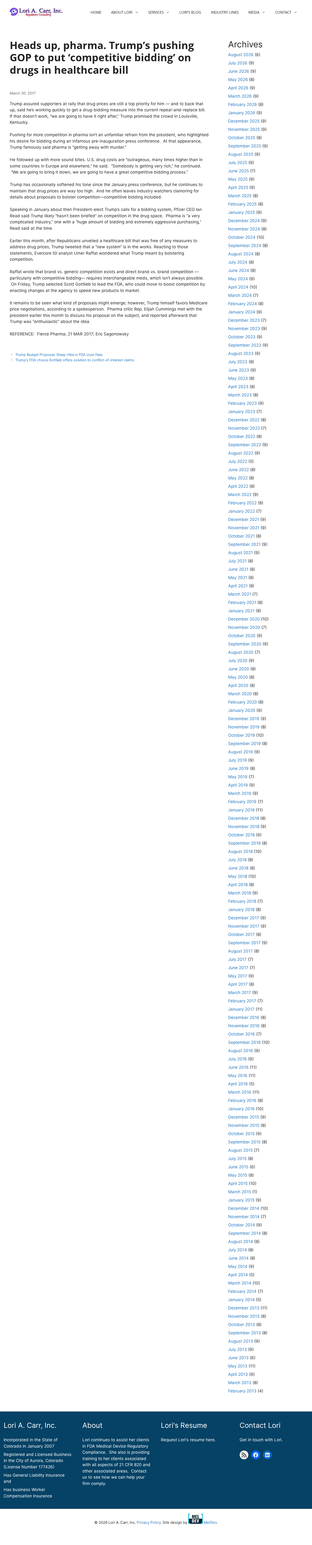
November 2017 (243, 926)
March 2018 (239, 893)
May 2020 (238, 677)
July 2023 (237, 361)
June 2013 (238, 1357)
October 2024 (241, 237)
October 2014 (241, 1225)
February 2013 (242, 1391)
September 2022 (244, 444)
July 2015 (237, 1158)
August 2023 (241, 353)
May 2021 (237, 577)
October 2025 (241, 137)
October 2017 (241, 934)
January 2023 (241, 411)
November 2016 (244, 1025)
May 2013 (237, 1366)
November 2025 (244, 129)
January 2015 (241, 1200)
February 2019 (242, 801)
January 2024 (241, 312)
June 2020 (238, 668)
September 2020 (244, 644)
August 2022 (240, 453)
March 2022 (240, 494)
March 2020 (240, 693)
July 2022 (237, 461)
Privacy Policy (149, 1522)
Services (156, 12)
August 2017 (240, 951)
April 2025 (238, 187)
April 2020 (238, 685)
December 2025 (244, 121)
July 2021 (237, 561)
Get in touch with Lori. (261, 1439)
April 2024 (238, 287)
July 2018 (237, 859)
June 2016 (238, 1067)
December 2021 (243, 519)
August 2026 (241, 54)
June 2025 (238, 170)
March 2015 (239, 1191)
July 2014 (237, 1249)
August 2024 (241, 253)
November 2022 (244, 428)
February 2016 (242, 1100)
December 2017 (243, 917)
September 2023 (244, 345)
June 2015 (238, 1166)
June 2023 (238, 370)
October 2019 (241, 735)
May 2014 (237, 1266)
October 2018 (241, 834)
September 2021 (244, 544)
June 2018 (238, 868)
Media (253, 12)
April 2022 (238, 486)
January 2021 (241, 610)
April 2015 (238, 1183)
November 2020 (244, 627)
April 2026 (238, 87)
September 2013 (244, 1332)
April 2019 (238, 785)
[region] (63, 1509)
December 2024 (244, 220)
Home (96, 12)
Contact (283, 12)
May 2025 (238, 179)
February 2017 (242, 1000)
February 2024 (242, 303)
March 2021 (239, 594)
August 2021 (240, 552)
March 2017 (239, 992)
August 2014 (240, 1241)
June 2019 (238, 768)
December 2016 (243, 1017)
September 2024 (244, 245)
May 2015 (237, 1175)
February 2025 (242, 204)
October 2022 (241, 436)
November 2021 (243, 527)
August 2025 (240, 154)
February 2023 (242, 403)
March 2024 (240, 295)
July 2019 (237, 760)
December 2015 (243, 1117)
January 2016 (241, 1108)
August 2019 (240, 751)
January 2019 (241, 810)
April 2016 (238, 1083)
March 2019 (239, 793)
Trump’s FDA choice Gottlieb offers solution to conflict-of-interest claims (74, 360)
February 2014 (242, 1291)
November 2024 (244, 229)
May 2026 (238, 79)
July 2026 (237, 63)
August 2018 (240, 851)
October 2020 (241, 635)
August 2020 (241, 652)
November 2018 (243, 826)
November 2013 (244, 1316)
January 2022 (241, 511)
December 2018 (243, 818)
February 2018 (242, 901)
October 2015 (241, 1133)
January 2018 (241, 909)
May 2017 (237, 976)
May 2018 (237, 876)
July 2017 (237, 959)
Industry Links (225, 12)
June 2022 (238, 469)
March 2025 (240, 195)
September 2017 (244, 942)
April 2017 (238, 984)
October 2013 (241, 1324)
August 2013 (240, 1341)
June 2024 (238, 270)
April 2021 (238, 585)
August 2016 (240, 1050)
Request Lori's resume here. (188, 1439)
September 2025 (244, 146)
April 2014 (238, 1274)
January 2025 (241, 212)
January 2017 (241, 1009)
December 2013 (243, 1308)
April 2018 (238, 884)
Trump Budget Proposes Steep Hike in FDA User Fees (59, 355)
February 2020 (242, 702)
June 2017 (238, 967)
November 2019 (244, 727)
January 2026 (241, 112)
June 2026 (238, 71)
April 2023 (238, 386)
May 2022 (238, 478)
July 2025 (237, 162)
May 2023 (238, 378)
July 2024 (237, 262)
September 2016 (244, 1042)
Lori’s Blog (190, 12)
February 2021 (242, 602)
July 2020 (237, 660)
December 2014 (243, 1208)
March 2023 (240, 395)
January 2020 (241, 710)
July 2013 (237, 1349)
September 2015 (244, 1142)
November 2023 (244, 328)
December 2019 (243, 718)
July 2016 (237, 1059)
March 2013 (239, 1382)
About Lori (121, 12)
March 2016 (239, 1092)
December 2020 (244, 619)
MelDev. (210, 1522)
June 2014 (238, 1258)
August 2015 (240, 1150)
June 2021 (238, 569)
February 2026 (242, 104)
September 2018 (244, 843)
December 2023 (244, 320)
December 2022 (244, 419)
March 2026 (240, 96)
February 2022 (242, 502)
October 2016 (241, 1034)
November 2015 (243, 1125)
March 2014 (239, 1283)
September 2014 (244, 1233)
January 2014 (241, 1299)
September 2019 (244, 743)
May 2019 (237, 776)
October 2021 (241, 536)
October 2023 (241, 336)
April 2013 (238, 1374)
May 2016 (237, 1075)
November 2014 (244, 1216)
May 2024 (238, 278)
